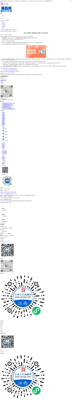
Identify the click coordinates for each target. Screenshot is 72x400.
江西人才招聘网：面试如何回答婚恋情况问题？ (10, 68)
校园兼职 (3, 122)
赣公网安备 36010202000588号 (15, 197)
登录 (1, 20)
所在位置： (2, 29)
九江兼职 (3, 113)
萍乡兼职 (3, 119)
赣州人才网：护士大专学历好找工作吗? (8, 108)
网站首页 (3, 21)
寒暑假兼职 (3, 123)
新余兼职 (3, 120)
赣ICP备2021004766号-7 (6, 197)
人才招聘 (3, 156)
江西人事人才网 (4, 151)
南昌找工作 (10, 29)
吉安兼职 (3, 116)
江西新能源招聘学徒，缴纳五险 (7, 107)
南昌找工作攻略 (4, 152)
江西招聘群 (3, 24)
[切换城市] (3, 12)
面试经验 (13, 29)
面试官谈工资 (5, 39)
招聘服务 (3, 158)
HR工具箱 (3, 159)
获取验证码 (9, 233)
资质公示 (34, 195)
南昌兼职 (3, 112)
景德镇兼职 (3, 118)
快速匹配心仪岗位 (3, 80)
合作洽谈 (3, 145)
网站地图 (1, 2)
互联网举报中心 (2, 202)
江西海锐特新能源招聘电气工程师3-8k (8, 104)
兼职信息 (3, 125)
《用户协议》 (8, 235)
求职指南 (3, 163)
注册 (3, 20)
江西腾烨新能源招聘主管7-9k (6, 106)
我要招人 (7, 20)
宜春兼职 (3, 115)
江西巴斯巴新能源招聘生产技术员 (7, 105)
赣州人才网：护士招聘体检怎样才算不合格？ (9, 109)
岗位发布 (3, 157)
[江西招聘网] (4, 5)
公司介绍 (3, 143)
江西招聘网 (6, 29)
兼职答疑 (3, 124)
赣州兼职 (3, 117)
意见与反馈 (3, 162)
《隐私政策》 (12, 235)
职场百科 (3, 23)
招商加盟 (3, 26)
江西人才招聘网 (4, 153)
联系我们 (3, 144)
